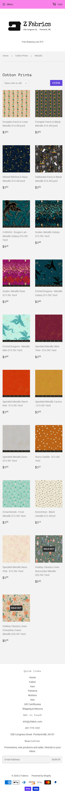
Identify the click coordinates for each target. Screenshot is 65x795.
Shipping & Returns (32, 708)
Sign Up (56, 759)
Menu (10, 4)
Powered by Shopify (41, 775)
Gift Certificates (32, 704)
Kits (33, 699)
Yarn (32, 686)
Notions (32, 695)
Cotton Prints (21, 55)
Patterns (32, 690)
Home (5, 55)
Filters (56, 83)
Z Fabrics (23, 775)
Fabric (32, 682)
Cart (59, 4)
